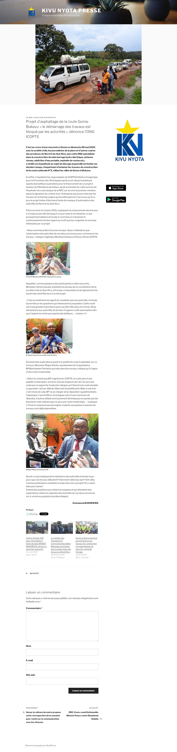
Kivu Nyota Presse (71, 10)
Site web (30, 675)
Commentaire (34, 608)
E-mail (29, 660)
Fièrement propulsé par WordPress (40, 745)
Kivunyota (50, 118)
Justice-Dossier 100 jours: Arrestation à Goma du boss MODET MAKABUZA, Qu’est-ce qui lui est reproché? (36, 543)
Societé (34, 573)
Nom (28, 646)
